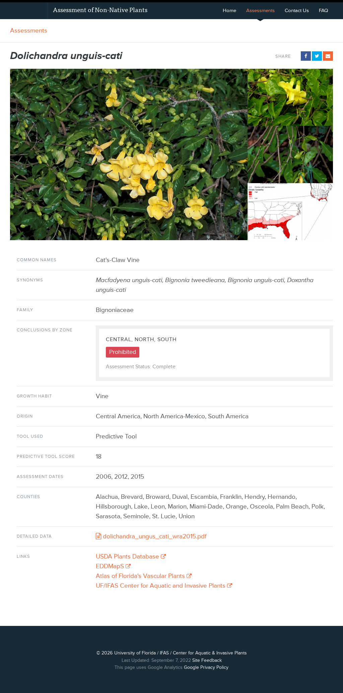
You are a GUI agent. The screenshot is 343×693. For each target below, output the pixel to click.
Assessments (260, 10)
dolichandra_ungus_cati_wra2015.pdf (153, 536)
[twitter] (317, 56)
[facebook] (306, 56)
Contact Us (297, 10)
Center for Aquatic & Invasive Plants (210, 653)
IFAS (164, 653)
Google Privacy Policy (206, 667)
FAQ (323, 10)
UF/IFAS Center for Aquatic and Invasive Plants (161, 586)
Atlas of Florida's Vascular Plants (141, 576)
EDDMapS (111, 566)
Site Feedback (207, 660)
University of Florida (135, 653)
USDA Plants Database (128, 557)
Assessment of (100, 9)
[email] (328, 56)
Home (229, 10)
